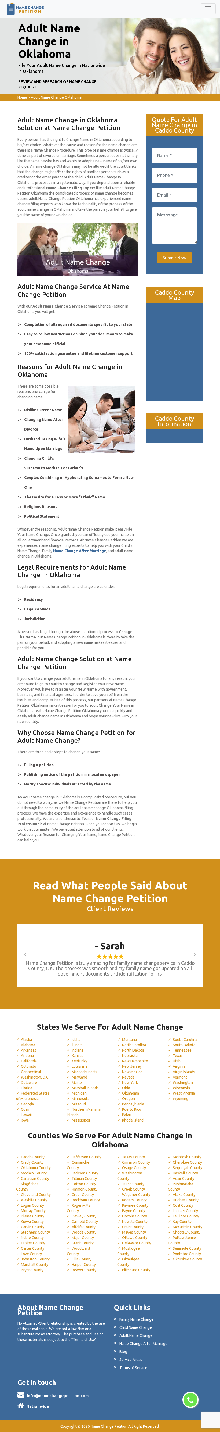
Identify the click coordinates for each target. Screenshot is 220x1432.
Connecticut (31, 1072)
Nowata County (135, 1221)
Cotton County (84, 1184)
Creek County (133, 1189)
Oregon (128, 1099)
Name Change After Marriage (143, 1343)
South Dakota (184, 1045)
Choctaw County (186, 1232)
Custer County (33, 1243)
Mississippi (81, 1120)
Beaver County (84, 1270)
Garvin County (32, 1227)
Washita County (34, 1200)
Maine (77, 1082)
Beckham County (86, 1200)
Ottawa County (134, 1237)
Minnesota (80, 1099)
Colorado (28, 1066)
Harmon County (84, 1189)
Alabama (28, 1045)
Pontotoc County (187, 1254)
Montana (129, 1039)
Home (22, 97)
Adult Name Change (135, 1335)
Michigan (79, 1093)
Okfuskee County (187, 1259)
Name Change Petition (109, 1426)
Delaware (29, 1082)
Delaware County (136, 1243)
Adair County (183, 1178)
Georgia (27, 1104)
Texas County (133, 1157)
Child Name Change (135, 1327)
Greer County (83, 1194)
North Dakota (133, 1050)
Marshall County (34, 1264)
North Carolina (134, 1045)
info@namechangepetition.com (58, 1395)
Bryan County (32, 1270)
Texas (178, 1056)
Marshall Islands (85, 1088)
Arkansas (28, 1050)
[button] (31, 954)
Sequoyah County (187, 1168)
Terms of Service (133, 1368)
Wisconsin (181, 1088)
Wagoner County (136, 1194)
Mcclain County (34, 1173)
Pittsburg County (136, 1270)
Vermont (180, 1077)
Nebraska (130, 1056)
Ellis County (81, 1259)
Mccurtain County (187, 1227)
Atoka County (184, 1194)
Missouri (79, 1104)
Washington (183, 1082)
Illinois (77, 1045)
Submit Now (174, 257)
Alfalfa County (84, 1227)
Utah (177, 1061)
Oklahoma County (36, 1168)
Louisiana (79, 1066)
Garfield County (85, 1221)
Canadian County (35, 1178)
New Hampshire (135, 1061)
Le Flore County (186, 1216)
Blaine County (32, 1216)
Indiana (77, 1050)
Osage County (134, 1168)
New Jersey (132, 1066)
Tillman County (84, 1178)
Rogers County (134, 1200)
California (29, 1061)
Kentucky (79, 1061)
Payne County (133, 1211)
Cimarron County (136, 1162)
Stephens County (35, 1232)
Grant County (83, 1243)
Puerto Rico (131, 1109)
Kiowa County (32, 1221)
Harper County (84, 1264)
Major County (83, 1237)
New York (130, 1082)
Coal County (183, 1205)
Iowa (25, 1120)
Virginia (179, 1066)
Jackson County (85, 1173)
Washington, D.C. (35, 1077)
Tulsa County (133, 1184)
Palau (126, 1115)
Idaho (76, 1039)
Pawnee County (135, 1205)
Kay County (182, 1221)
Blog (123, 1351)
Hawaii (26, 1115)
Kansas (77, 1056)
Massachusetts (84, 1072)
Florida (26, 1088)
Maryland (79, 1077)
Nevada (128, 1077)
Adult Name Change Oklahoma (56, 97)
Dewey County (84, 1216)
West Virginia (184, 1093)
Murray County (33, 1211)
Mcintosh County (187, 1157)
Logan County (32, 1205)
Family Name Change (136, 1319)
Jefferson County (86, 1157)
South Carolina (185, 1039)
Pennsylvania (133, 1104)
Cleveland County (36, 1194)
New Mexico (132, 1072)
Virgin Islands (184, 1072)
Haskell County (185, 1173)
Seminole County (187, 1248)
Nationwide (37, 1406)
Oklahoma (130, 1093)
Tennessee (182, 1050)
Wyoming (180, 1099)
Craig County (133, 1227)
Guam (25, 1109)
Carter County (32, 1248)
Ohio (126, 1088)
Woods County (84, 1232)
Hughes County (186, 1200)
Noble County (32, 1237)
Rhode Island (133, 1120)
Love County (31, 1254)
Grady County (32, 1162)
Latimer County (185, 1211)
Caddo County (33, 1157)
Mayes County (134, 1232)
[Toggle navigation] (208, 8)
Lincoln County (134, 1216)
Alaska (26, 1039)
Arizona (27, 1056)
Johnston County (35, 1259)
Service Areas (130, 1360)
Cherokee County (187, 1162)
